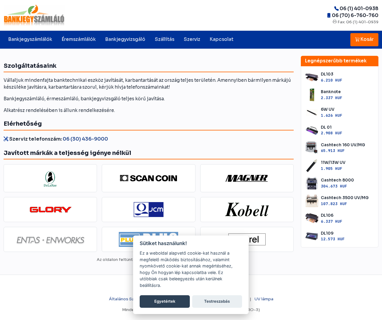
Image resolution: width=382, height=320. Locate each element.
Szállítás (164, 39)
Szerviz (192, 39)
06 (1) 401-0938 (359, 8)
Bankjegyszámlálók (30, 39)
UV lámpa (264, 298)
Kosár (367, 39)
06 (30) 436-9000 (85, 139)
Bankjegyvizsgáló (125, 39)
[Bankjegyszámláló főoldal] (34, 15)
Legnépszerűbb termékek (335, 61)
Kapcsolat (221, 39)
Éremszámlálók (79, 39)
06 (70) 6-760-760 (355, 15)
